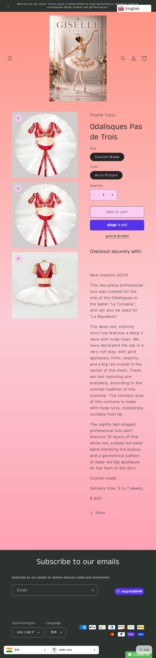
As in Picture (106, 175)
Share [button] (100, 513)
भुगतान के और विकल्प (117, 236)
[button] (10, 58)
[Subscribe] (92, 590)
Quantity (96, 185)
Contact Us (140, 654)
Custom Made (107, 157)
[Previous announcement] (8, 6)
